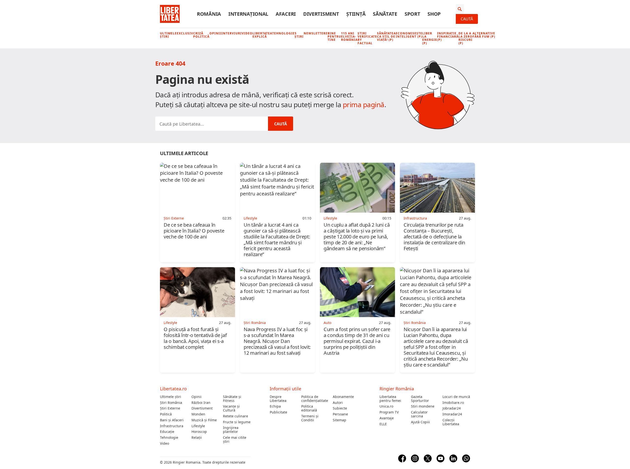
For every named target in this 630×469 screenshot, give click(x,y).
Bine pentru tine (334, 37)
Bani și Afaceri (172, 420)
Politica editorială (309, 408)
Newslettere (316, 33)
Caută (467, 19)
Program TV (389, 412)
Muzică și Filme (204, 420)
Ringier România (396, 389)
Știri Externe (170, 408)
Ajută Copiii (420, 422)
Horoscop (199, 432)
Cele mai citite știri (234, 439)
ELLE (383, 424)
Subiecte (340, 408)
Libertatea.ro (173, 389)
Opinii (215, 33)
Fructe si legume (237, 422)
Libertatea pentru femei (390, 399)
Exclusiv (185, 33)
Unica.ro (386, 406)
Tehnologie (283, 33)
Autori (338, 403)
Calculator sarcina (419, 414)
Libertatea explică (262, 35)
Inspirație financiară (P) (447, 37)
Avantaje (386, 418)
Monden (198, 414)
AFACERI (286, 14)
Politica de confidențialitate (314, 399)
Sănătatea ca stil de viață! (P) (386, 37)
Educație (167, 432)
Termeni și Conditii (309, 418)
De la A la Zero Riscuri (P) (465, 38)
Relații (196, 438)
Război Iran (200, 403)
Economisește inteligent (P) (409, 35)
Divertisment (202, 408)
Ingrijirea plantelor (230, 430)
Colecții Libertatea (450, 422)
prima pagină (363, 104)
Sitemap (339, 420)
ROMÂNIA (209, 14)
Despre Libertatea (278, 399)
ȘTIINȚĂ (355, 14)
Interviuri (231, 33)
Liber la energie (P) (429, 38)
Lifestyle (198, 426)
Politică (166, 414)
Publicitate (278, 412)
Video (247, 33)
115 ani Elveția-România (349, 37)
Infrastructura (171, 426)
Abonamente (343, 397)
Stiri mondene (422, 406)
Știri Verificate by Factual (367, 38)
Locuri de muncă (456, 397)
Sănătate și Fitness (232, 399)
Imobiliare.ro (453, 403)
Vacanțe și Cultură (231, 408)
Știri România (171, 403)
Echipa (275, 406)
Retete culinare (235, 416)
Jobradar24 (451, 408)
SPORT (412, 14)
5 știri (299, 35)
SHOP (434, 14)
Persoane (340, 414)
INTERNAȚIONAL (248, 14)
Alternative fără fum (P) (483, 35)
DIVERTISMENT (321, 14)
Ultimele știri (168, 35)
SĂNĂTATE (385, 14)
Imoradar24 (452, 414)
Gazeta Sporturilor (420, 399)
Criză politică (201, 35)
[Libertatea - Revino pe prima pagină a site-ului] (170, 14)
